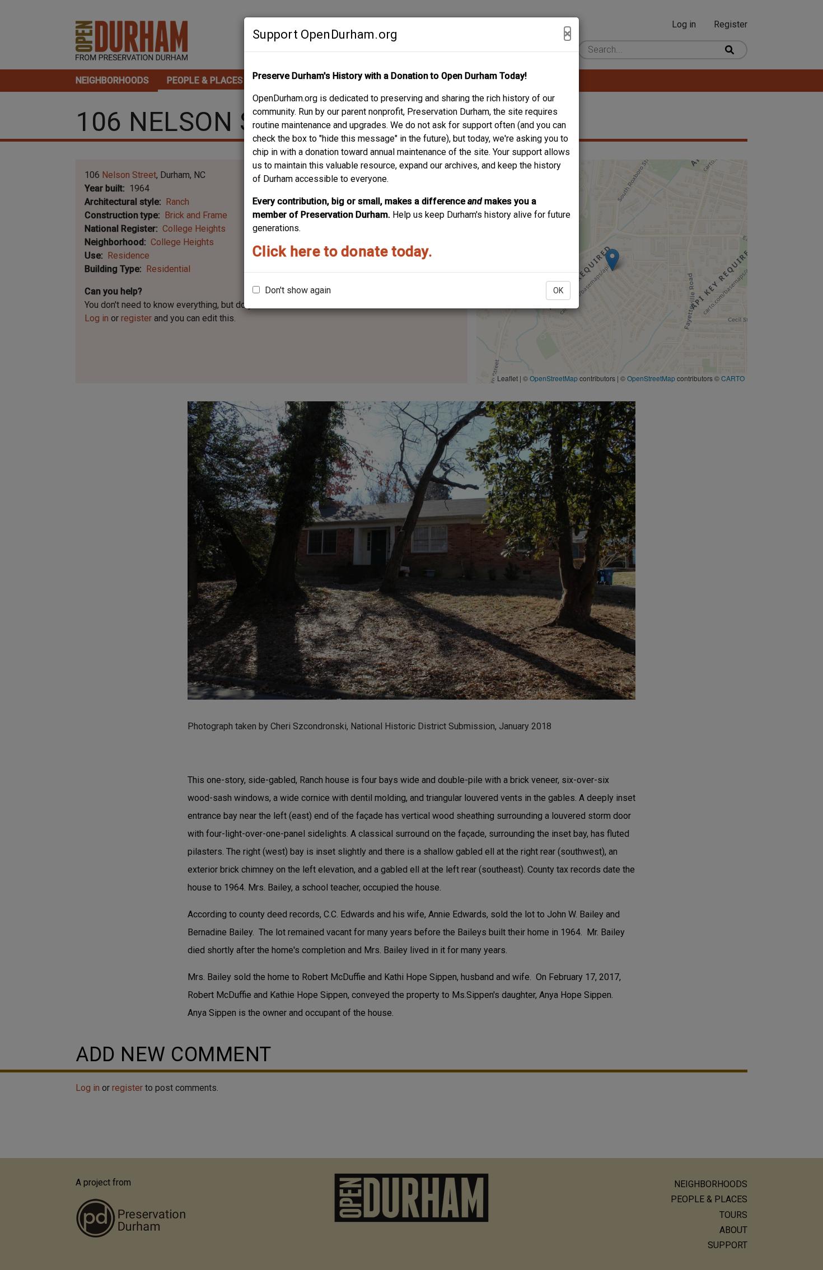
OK (558, 290)
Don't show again (297, 290)
